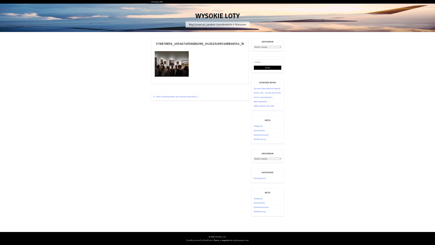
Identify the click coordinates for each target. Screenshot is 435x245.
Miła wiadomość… (261, 101)
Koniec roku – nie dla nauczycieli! (267, 92)
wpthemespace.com (240, 240)
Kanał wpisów (259, 130)
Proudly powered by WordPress (199, 240)
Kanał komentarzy (261, 135)
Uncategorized (260, 178)
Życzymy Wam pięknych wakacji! (267, 88)
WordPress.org (260, 139)
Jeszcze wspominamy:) (263, 97)
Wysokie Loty (217, 16)
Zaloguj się (258, 126)
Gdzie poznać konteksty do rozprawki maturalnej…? (177, 96)
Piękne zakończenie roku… (265, 106)
